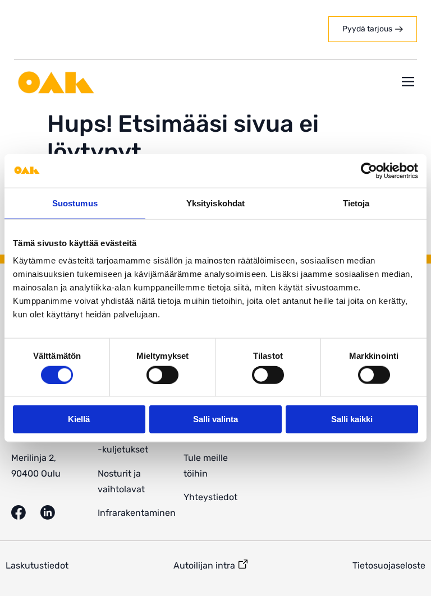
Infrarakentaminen (137, 512)
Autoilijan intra (204, 565)
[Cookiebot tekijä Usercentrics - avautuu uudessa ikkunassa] (369, 170)
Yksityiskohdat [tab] (215, 202)
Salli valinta (215, 419)
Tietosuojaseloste (388, 565)
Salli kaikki (352, 419)
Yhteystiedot (210, 497)
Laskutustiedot (37, 565)
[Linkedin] (55, 512)
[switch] (162, 375)
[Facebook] (25, 512)
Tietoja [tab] (356, 202)
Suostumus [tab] (75, 202)
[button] (407, 82)
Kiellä (79, 419)
